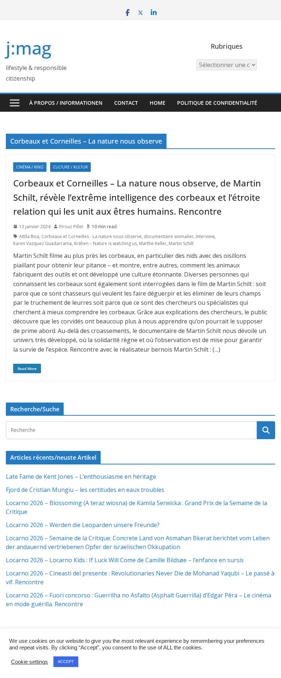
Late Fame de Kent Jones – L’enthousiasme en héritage (81, 477)
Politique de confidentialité (217, 102)
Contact (126, 102)
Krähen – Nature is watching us (105, 243)
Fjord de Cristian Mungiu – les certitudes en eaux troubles (85, 490)
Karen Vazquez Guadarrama (42, 243)
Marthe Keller (152, 243)
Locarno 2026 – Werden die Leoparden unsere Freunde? (83, 525)
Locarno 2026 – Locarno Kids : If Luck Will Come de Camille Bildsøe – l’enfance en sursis (125, 560)
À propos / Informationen (65, 102)
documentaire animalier (169, 236)
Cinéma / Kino (30, 167)
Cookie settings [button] (29, 662)
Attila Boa (29, 236)
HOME (157, 102)
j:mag (28, 48)
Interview (205, 236)
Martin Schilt (181, 243)
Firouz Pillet (71, 226)
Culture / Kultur (70, 167)
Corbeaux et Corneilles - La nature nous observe (91, 236)
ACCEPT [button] (66, 661)
